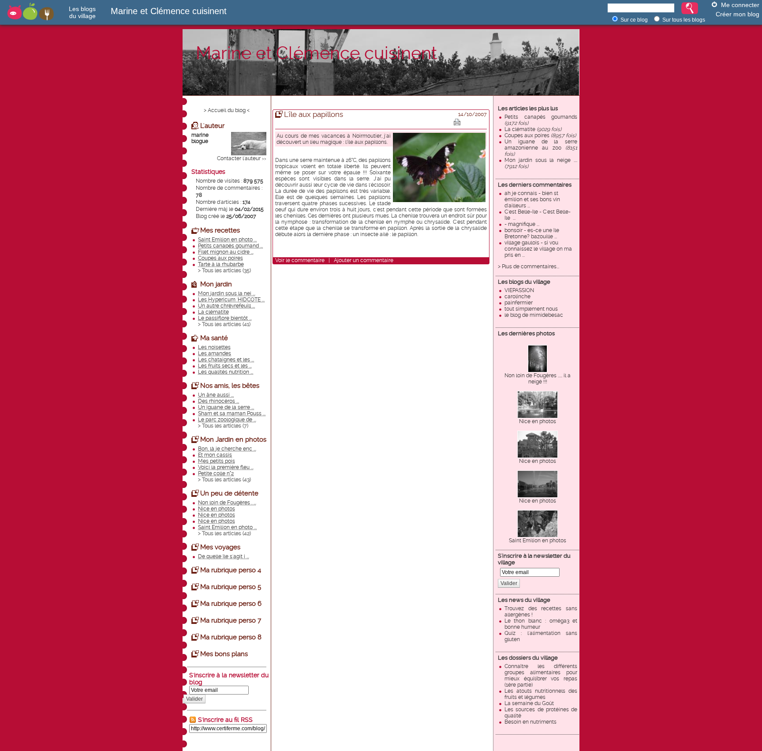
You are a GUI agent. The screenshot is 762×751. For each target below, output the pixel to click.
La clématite (532, 129)
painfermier (518, 303)
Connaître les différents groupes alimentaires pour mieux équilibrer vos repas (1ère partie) (540, 675)
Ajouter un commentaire (363, 260)
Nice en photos (537, 421)
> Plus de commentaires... (528, 266)
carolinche (517, 296)
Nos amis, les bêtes (229, 386)
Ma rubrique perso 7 (230, 620)
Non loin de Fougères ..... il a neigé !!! (537, 378)
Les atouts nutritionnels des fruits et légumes (540, 694)
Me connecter (740, 4)
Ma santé (214, 338)
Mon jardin (216, 284)
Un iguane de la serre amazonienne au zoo (540, 148)
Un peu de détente (229, 493)
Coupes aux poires (540, 135)
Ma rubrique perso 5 (230, 587)
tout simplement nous (531, 309)
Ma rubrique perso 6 (230, 604)
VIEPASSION (519, 290)
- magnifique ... (521, 224)
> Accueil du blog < (227, 110)
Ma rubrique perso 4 (230, 570)
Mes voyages (220, 547)
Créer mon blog (737, 14)
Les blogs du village (524, 281)
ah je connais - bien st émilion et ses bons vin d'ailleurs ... (532, 199)
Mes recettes (220, 230)
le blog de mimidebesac (533, 315)
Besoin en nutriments (530, 722)
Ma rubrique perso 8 (230, 637)
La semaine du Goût (529, 703)
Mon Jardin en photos (233, 439)
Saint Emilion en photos (537, 540)
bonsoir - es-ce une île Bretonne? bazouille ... (531, 233)
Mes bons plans (224, 654)
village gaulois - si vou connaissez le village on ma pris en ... (538, 249)
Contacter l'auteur (239, 158)
